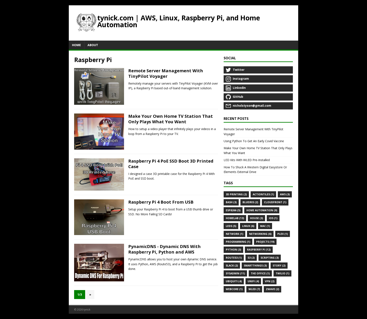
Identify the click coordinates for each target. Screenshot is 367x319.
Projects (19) (265, 242)
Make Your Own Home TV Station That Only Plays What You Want (170, 119)
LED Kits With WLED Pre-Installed (247, 160)
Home (76, 45)
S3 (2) (251, 257)
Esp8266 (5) (233, 210)
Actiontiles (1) (263, 194)
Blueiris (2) (250, 202)
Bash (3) (231, 202)
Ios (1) (273, 218)
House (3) (256, 218)
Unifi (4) (253, 281)
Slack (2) (232, 265)
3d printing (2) (236, 194)
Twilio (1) (282, 273)
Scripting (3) (270, 257)
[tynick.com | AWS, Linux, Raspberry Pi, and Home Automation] (86, 23)
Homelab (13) (235, 218)
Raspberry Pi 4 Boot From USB (160, 202)
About (93, 45)
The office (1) (260, 273)
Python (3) (233, 249)
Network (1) (234, 234)
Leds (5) (231, 226)
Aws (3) (285, 194)
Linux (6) (248, 226)
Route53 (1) (234, 257)
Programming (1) (238, 242)
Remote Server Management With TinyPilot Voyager (165, 73)
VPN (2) (269, 281)
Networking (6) (260, 234)
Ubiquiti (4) (234, 281)
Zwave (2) (272, 289)
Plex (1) (282, 234)
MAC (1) (265, 226)
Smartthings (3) (255, 265)
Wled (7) (254, 289)
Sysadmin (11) (235, 273)
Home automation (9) (261, 210)
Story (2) (279, 265)
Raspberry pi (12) (259, 249)
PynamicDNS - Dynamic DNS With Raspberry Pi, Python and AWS (164, 249)
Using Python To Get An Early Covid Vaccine (254, 141)
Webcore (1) (234, 289)
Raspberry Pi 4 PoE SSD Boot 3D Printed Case (170, 163)
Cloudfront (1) (275, 202)
